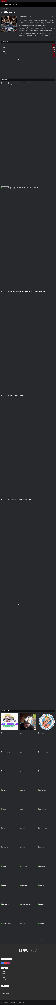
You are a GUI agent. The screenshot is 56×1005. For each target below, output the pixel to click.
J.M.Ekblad (40, 921)
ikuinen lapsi (22, 730)
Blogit (3, 49)
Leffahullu (3, 730)
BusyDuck (3, 902)
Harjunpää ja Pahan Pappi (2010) (18, 395)
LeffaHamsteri (41, 883)
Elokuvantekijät (4, 921)
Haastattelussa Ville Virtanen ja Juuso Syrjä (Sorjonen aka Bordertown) (27, 291)
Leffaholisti (22, 807)
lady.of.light (40, 940)
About (3, 989)
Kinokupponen (22, 864)
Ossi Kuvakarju (41, 730)
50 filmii (39, 788)
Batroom (2, 844)
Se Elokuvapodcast (42, 844)
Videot (3, 45)
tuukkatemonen (23, 902)
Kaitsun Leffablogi (4, 768)
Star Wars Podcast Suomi (25, 921)
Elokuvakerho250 (23, 883)
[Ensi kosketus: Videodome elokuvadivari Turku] (5, 134)
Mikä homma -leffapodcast (6, 749)
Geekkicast (40, 749)
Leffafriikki (22, 749)
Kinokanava (22, 940)
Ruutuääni (3, 826)
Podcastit (4, 47)
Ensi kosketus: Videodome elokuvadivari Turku (21, 83)
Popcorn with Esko (23, 768)
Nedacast (21, 844)
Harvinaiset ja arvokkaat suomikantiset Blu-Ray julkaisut (24, 187)
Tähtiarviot (4, 56)
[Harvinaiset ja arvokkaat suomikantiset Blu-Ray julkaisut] (5, 238)
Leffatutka (3, 807)
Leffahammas (22, 788)
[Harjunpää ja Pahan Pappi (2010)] (5, 446)
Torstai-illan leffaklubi (5, 940)
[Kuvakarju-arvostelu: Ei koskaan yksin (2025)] (5, 550)
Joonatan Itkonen (41, 807)
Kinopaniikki (40, 902)
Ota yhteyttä (4, 991)
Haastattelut (4, 53)
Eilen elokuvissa (41, 826)
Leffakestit (40, 864)
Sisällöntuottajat (5, 993)
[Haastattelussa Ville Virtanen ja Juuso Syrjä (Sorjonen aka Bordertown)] (5, 342)
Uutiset (3, 51)
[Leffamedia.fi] (10, 4)
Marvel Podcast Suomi (42, 768)
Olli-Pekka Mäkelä (23, 16)
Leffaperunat (3, 864)
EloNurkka (3, 788)
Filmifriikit (3, 883)
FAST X (21, 18)
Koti (3, 8)
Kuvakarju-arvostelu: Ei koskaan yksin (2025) (21, 499)
